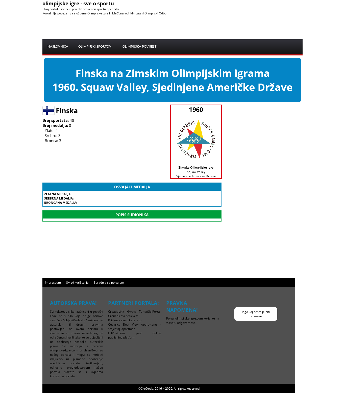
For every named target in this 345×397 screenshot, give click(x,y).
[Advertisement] (211, 26)
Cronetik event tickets (123, 316)
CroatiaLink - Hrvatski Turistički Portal (134, 311)
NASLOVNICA (57, 47)
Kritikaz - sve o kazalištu (124, 320)
